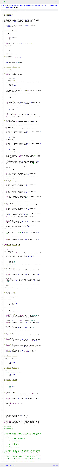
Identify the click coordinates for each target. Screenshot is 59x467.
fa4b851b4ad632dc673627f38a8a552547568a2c (35, 5)
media (10, 7)
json (57, 465)
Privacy (10, 465)
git (12, 5)
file (25, 9)
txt (54, 465)
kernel (9, 5)
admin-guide (5, 7)
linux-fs (21, 5)
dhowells (16, 5)
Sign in (56, 1)
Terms (13, 465)
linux (2, 5)
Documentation (53, 5)
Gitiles (7, 465)
